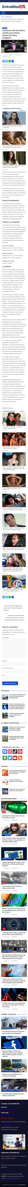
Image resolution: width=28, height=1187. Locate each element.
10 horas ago (7, 1009)
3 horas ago (6, 868)
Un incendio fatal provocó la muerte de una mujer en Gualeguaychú (17, 696)
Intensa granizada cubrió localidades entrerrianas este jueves (16, 738)
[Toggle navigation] (7, 13)
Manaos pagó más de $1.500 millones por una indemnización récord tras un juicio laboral (13, 910)
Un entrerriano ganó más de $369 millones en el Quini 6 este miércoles (17, 772)
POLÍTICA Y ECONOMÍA (7, 834)
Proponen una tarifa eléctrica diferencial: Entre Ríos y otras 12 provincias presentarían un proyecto (14, 618)
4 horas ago (6, 936)
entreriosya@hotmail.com (13, 1178)
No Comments (6, 56)
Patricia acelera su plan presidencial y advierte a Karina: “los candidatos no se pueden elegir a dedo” (14, 839)
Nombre (4, 661)
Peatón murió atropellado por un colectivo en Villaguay (16, 715)
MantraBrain (22, 1184)
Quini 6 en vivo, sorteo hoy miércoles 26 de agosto (17, 789)
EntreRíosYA (18, 54)
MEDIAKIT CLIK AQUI (7, 1118)
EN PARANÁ (5, 1047)
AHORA (4, 812)
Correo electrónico (7, 668)
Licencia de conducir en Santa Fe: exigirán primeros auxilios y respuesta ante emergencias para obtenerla (14, 980)
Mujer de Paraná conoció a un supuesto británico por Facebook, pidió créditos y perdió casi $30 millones (17, 706)
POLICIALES (13, 1027)
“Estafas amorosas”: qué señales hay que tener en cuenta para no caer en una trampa (13, 1004)
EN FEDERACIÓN (11, 1090)
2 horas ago (6, 820)
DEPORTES (5, 28)
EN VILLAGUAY (5, 1070)
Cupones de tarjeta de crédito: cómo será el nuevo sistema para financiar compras (13, 864)
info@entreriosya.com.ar (8, 1109)
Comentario (6, 638)
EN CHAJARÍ (5, 1090)
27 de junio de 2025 (8, 54)
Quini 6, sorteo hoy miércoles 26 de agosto (16, 780)
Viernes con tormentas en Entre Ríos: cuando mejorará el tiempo (17, 728)
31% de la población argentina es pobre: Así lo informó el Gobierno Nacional (13, 608)
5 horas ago (6, 961)
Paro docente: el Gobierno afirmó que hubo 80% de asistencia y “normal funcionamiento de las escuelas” (13, 956)
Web (3, 675)
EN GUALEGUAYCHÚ (6, 1027)
